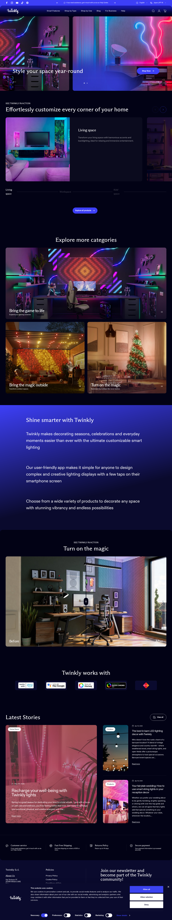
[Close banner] (168, 887)
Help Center (104, 3)
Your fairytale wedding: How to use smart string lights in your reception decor (148, 789)
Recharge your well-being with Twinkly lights (39, 793)
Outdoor (110, 729)
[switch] (67, 915)
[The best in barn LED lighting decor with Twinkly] (115, 748)
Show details (122, 915)
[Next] (114, 3)
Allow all (146, 889)
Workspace (65, 193)
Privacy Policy (52, 876)
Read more (16, 816)
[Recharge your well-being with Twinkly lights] (51, 774)
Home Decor (14, 729)
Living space (9, 192)
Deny (146, 905)
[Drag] (86, 601)
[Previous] (57, 3)
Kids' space (117, 192)
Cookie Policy (51, 880)
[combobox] (142, 3)
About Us (10, 876)
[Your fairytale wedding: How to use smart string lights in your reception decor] (115, 801)
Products (110, 784)
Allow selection (146, 897)
